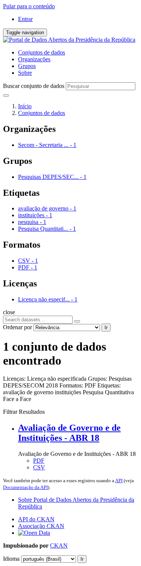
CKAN (59, 545)
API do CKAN (36, 519)
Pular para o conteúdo (29, 6)
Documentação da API (25, 487)
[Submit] (6, 95)
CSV (39, 467)
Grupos (27, 66)
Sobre (25, 73)
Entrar (25, 19)
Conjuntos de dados (41, 52)
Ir (106, 327)
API (119, 480)
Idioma (11, 558)
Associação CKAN (41, 526)
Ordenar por (17, 327)
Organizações (34, 59)
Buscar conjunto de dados (33, 86)
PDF (38, 460)
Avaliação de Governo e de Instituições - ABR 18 (69, 433)
